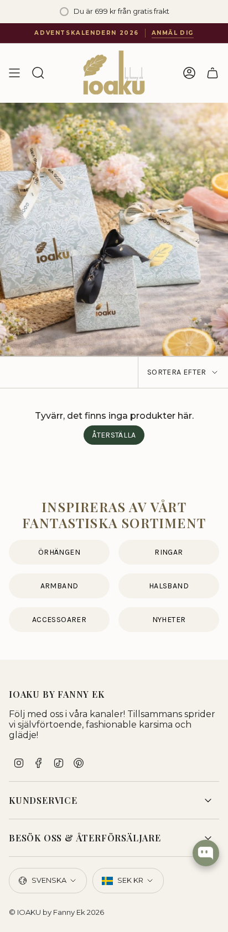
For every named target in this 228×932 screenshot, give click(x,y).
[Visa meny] (14, 73)
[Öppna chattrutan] (206, 853)
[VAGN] (212, 73)
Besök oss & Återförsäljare (85, 838)
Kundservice (43, 800)
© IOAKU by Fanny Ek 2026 (56, 912)
